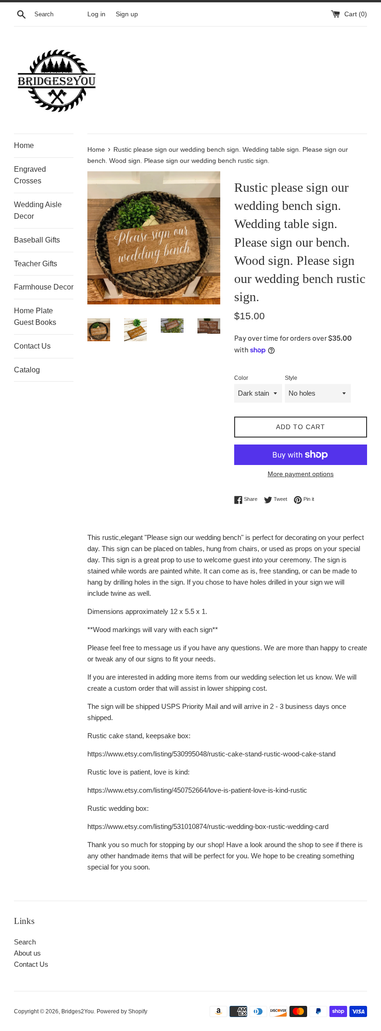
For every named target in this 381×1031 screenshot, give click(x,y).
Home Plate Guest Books (35, 317)
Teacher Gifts (35, 264)
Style (291, 378)
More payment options (301, 474)
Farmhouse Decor (43, 287)
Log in (96, 14)
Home (24, 145)
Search (25, 942)
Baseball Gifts (37, 240)
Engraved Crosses (30, 175)
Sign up (127, 14)
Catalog (27, 370)
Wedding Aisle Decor (38, 211)
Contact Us (32, 346)
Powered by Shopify (122, 1011)
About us (27, 953)
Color (241, 378)
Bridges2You (77, 1011)
